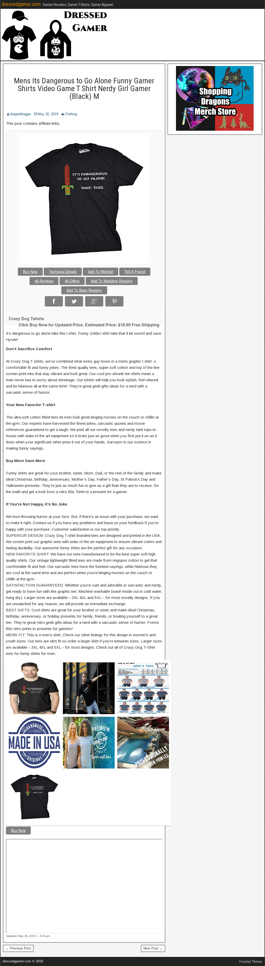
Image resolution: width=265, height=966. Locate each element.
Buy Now (30, 271)
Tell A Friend (134, 271)
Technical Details (63, 271)
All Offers (72, 280)
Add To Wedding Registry (111, 280)
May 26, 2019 (48, 114)
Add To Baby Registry (84, 290)
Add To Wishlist (100, 271)
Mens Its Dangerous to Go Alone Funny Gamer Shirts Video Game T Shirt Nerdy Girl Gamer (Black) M (84, 88)
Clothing (71, 114)
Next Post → (153, 948)
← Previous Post (18, 948)
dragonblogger (20, 114)
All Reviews (44, 280)
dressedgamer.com (21, 4)
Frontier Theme (250, 961)
